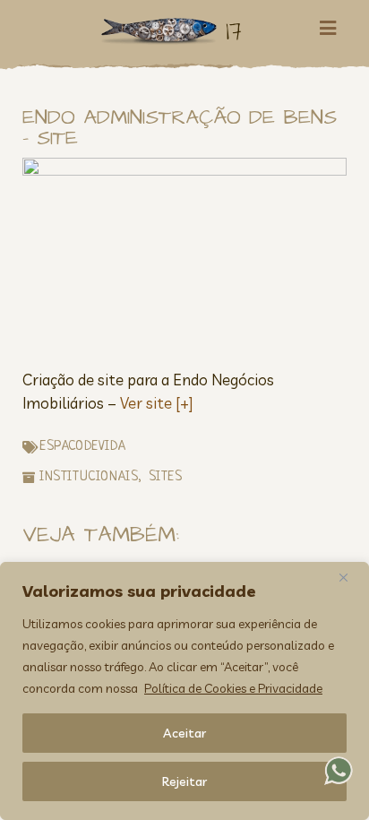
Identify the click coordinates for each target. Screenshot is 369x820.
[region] (184, 691)
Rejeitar (184, 781)
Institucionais (88, 477)
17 (234, 31)
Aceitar (184, 733)
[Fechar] (350, 577)
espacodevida (82, 446)
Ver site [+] (156, 402)
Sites (166, 477)
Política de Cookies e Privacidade (233, 688)
